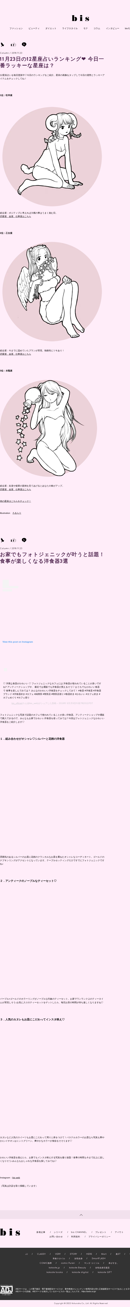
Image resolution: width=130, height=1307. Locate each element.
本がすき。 (114, 1259)
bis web (16, 1174)
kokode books (55, 1269)
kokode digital (80, 1269)
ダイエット (50, 28)
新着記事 (40, 1228)
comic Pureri (68, 1259)
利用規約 (75, 1233)
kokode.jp (54, 1264)
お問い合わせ (56, 1233)
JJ (26, 1250)
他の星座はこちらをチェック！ (15, 501)
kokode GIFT (105, 1269)
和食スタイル (59, 1255)
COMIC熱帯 (46, 1259)
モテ (85, 28)
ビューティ (34, 28)
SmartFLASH (99, 1255)
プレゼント (100, 1228)
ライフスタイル (70, 28)
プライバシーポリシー (99, 1233)
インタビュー (112, 28)
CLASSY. (41, 1250)
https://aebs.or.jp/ (88, 1288)
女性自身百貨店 (102, 1264)
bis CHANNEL (79, 1228)
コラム (97, 28)
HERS (89, 1250)
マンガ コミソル (91, 1259)
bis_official (17, 703)
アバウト (119, 1228)
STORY (73, 1250)
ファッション (16, 28)
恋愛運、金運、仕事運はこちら (15, 216)
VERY (58, 1250)
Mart (104, 1250)
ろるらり (16, 513)
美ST (118, 1250)
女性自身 (78, 1255)
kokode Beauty (77, 1264)
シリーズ (58, 1228)
